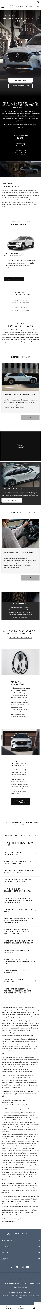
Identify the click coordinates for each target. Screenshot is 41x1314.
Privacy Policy (14, 1279)
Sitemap (24, 1283)
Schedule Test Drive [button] (20, 86)
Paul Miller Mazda (26, 1292)
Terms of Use (34, 1283)
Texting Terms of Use (20, 1287)
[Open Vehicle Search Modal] (38, 2)
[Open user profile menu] (34, 1308)
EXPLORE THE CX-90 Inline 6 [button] (20, 637)
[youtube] (27, 1267)
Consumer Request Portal (11, 1283)
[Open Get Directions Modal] (38, 7)
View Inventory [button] (20, 80)
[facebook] (17, 1267)
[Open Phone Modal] (34, 2)
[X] (11, 1267)
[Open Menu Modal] (2, 7)
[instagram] (22, 1267)
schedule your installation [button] (20, 802)
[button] (30, 417)
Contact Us (26, 1279)
